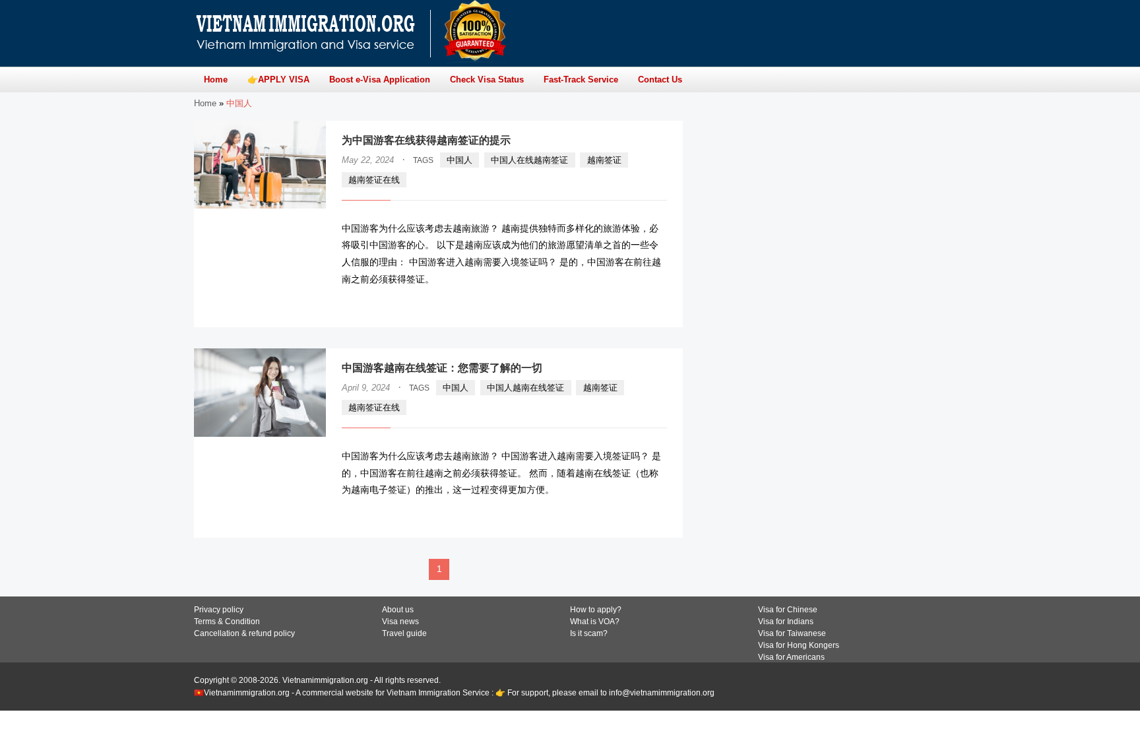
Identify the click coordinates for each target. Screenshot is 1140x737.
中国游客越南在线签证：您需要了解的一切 (442, 367)
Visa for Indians (785, 621)
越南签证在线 (374, 180)
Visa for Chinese (787, 609)
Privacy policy (218, 609)
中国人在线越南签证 (529, 160)
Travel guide (404, 633)
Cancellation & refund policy (244, 633)
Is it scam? (589, 633)
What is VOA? (594, 621)
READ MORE (628, 305)
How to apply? (595, 609)
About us (398, 609)
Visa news (400, 621)
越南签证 (604, 160)
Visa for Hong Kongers (798, 645)
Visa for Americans (791, 657)
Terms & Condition (227, 621)
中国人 (459, 160)
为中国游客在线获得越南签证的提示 (426, 140)
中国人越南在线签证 (525, 388)
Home (205, 103)
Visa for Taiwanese (792, 633)
